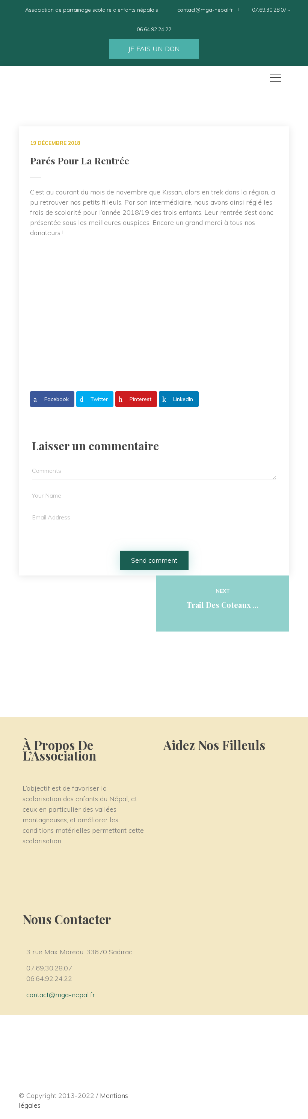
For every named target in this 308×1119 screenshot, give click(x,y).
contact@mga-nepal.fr (60, 994)
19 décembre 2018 (55, 143)
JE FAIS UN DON (154, 48)
